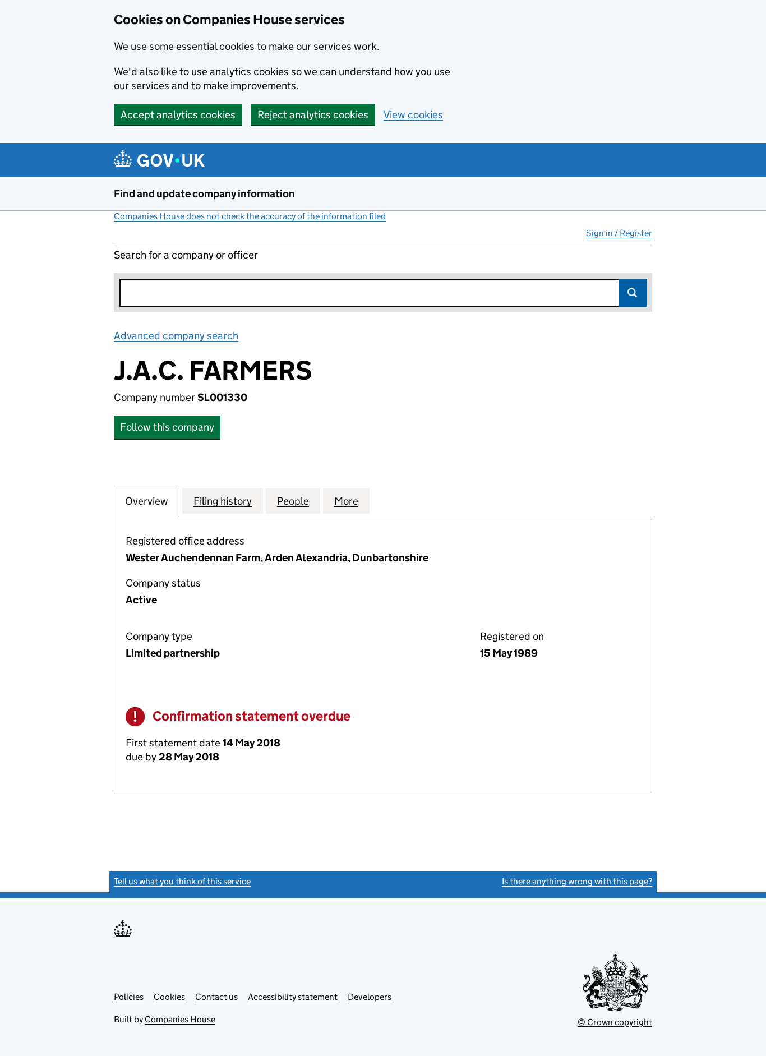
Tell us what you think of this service (182, 881)
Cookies (169, 997)
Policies (129, 997)
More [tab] (346, 501)
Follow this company (167, 427)
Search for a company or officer (186, 254)
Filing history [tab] (222, 501)
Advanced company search (176, 335)
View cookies (413, 114)
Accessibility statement (293, 997)
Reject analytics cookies (312, 114)
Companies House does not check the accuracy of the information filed (250, 216)
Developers (369, 997)
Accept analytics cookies (178, 114)
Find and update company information (204, 193)
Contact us (216, 997)
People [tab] (293, 501)
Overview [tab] (146, 501)
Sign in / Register (619, 233)
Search (633, 293)
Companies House (180, 1019)
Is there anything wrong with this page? (577, 881)
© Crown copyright (615, 1022)
